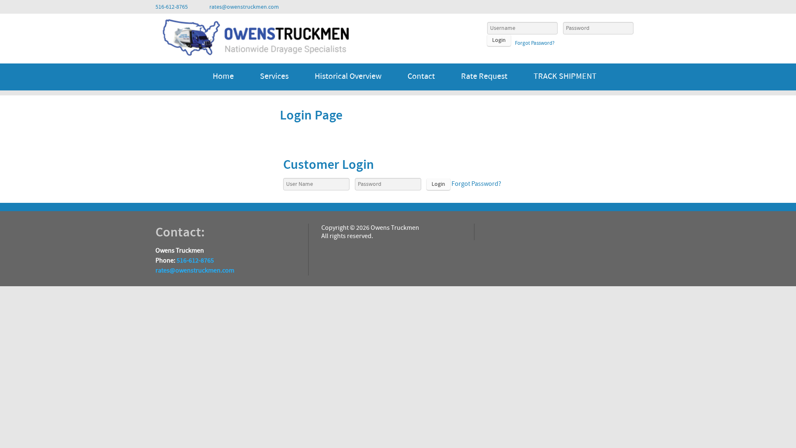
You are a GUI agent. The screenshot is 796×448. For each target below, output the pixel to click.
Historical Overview (348, 76)
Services (274, 76)
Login (499, 40)
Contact (421, 76)
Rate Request (484, 76)
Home (223, 76)
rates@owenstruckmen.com (194, 270)
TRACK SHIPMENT (565, 76)
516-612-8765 (195, 260)
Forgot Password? (535, 43)
